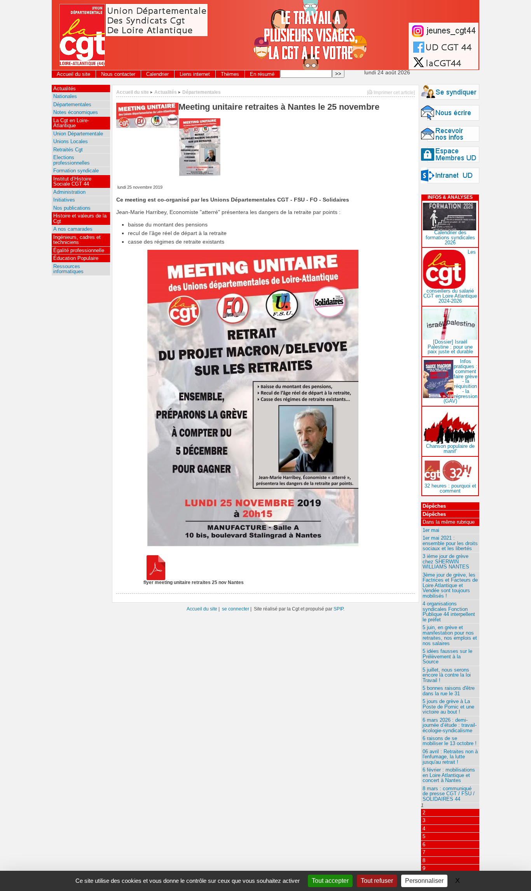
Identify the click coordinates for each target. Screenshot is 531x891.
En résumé (262, 74)
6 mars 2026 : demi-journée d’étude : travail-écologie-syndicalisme (450, 725)
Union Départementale (78, 134)
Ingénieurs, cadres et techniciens (77, 239)
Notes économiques (75, 112)
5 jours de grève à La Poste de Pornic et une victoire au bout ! (448, 706)
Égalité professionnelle (78, 250)
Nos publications (72, 208)
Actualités (165, 92)
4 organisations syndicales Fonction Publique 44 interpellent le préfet (449, 611)
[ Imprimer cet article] (391, 92)
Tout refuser (377, 880)
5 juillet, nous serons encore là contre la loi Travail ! (447, 675)
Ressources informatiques (68, 268)
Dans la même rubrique (449, 522)
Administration (69, 192)
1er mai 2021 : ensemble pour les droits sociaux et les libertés (450, 543)
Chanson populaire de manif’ (450, 448)
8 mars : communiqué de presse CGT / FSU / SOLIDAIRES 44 (449, 794)
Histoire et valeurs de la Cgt (80, 218)
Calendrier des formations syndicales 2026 (450, 238)
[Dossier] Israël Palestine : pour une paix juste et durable (450, 347)
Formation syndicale (76, 171)
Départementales (201, 92)
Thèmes (230, 74)
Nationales (65, 96)
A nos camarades (73, 229)
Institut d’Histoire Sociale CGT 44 (72, 181)
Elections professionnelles (71, 159)
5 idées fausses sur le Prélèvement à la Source (447, 656)
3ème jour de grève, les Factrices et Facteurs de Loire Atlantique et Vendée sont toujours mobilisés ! (450, 585)
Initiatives (64, 200)
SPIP (338, 608)
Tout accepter (330, 880)
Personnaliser (424, 880)
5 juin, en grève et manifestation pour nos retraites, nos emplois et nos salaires (450, 635)
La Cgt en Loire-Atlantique (71, 123)
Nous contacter (118, 74)
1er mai (431, 530)
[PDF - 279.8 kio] (155, 578)
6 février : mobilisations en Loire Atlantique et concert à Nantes (449, 775)
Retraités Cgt (68, 150)
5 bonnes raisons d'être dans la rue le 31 (449, 690)
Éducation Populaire (75, 258)
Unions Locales (70, 141)
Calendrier (157, 74)
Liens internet (195, 74)
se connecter (235, 608)
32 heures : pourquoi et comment (450, 488)
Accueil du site (73, 74)
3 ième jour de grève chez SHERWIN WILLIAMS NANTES (446, 561)
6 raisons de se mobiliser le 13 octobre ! (450, 740)
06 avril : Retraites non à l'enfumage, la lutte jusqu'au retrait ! (450, 757)
